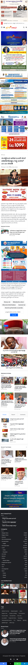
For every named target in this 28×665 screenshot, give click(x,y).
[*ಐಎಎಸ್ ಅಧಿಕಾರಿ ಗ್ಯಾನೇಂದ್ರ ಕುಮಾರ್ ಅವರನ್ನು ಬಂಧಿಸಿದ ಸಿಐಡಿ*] (14, 601)
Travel (4, 577)
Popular (4, 414)
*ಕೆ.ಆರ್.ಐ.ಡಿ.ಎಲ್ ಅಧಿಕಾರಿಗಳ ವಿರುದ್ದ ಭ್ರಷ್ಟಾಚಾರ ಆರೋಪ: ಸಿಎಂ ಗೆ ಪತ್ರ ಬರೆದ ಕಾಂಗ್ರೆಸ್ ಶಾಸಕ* (7, 477)
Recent (13, 414)
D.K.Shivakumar (22, 613)
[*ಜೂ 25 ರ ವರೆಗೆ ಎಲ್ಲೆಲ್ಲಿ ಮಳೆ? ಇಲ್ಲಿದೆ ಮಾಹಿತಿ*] (5, 440)
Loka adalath (4, 618)
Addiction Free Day (5, 611)
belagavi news (4, 613)
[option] (14, 326)
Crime (4, 549)
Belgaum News (5, 535)
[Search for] (26, 27)
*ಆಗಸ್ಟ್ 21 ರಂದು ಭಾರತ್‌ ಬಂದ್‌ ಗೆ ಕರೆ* (17, 419)
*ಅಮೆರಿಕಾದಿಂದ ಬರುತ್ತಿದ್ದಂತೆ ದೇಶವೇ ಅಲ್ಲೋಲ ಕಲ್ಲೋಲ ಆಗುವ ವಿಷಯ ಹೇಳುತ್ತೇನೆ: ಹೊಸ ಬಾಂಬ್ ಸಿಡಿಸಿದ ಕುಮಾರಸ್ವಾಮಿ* (18, 232)
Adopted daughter (14, 611)
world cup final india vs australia (14, 308)
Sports (3, 564)
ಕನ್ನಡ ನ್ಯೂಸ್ (19, 620)
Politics (3, 558)
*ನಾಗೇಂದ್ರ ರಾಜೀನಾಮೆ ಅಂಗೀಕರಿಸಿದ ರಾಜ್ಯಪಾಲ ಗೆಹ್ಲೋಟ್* (19, 483)
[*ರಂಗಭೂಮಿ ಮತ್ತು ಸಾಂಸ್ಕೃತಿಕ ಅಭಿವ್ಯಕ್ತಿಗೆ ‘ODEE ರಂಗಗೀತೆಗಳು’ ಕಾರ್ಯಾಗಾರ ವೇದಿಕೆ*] (21, 381)
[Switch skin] (24, 27)
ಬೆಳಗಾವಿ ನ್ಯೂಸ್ (12, 622)
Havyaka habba (5, 615)
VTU (14, 620)
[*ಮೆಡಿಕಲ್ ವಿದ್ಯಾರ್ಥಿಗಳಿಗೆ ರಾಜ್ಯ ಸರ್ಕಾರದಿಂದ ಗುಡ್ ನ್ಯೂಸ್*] (5, 435)
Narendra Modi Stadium (9, 305)
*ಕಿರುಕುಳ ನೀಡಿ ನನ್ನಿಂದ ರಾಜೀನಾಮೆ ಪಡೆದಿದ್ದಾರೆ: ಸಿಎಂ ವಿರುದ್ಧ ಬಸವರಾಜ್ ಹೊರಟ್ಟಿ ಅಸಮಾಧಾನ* (6, 461)
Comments (22, 414)
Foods (4, 573)
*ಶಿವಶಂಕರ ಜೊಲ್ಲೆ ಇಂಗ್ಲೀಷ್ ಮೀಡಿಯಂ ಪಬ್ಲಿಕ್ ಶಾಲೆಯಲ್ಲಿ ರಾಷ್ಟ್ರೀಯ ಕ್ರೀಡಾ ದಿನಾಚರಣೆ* (6, 386)
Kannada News (5, 541)
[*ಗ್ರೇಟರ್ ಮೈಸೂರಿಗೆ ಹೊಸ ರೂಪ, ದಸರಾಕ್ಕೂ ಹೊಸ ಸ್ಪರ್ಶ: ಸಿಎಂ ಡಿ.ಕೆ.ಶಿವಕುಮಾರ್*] (21, 398)
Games (4, 575)
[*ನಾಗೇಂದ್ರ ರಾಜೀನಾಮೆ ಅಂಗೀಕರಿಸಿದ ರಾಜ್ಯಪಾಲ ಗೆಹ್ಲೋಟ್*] (21, 473)
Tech (3, 566)
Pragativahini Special (6, 562)
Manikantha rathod (19, 302)
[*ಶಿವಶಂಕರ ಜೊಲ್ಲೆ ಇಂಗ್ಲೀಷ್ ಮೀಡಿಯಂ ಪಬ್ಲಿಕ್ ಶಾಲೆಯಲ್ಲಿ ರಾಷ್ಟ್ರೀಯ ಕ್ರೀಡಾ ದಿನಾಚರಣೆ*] (7, 380)
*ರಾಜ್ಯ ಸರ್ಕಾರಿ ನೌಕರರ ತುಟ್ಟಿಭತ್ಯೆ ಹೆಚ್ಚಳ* (17, 424)
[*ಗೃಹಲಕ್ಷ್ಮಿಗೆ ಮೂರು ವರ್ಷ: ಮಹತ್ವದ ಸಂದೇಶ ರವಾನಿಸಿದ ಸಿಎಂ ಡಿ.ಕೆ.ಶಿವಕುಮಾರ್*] (21, 453)
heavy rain (7, 302)
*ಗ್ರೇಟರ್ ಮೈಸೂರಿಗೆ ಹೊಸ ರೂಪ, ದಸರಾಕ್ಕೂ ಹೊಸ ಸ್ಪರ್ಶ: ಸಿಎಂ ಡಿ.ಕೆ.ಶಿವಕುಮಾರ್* (20, 406)
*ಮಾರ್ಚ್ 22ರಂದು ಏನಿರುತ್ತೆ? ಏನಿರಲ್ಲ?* (17, 429)
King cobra (19, 615)
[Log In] (4, 27)
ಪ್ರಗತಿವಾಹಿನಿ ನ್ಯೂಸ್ (5, 622)
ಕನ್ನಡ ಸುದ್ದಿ (24, 620)
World (3, 570)
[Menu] (1, 27)
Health (4, 543)
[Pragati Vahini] (11, 27)
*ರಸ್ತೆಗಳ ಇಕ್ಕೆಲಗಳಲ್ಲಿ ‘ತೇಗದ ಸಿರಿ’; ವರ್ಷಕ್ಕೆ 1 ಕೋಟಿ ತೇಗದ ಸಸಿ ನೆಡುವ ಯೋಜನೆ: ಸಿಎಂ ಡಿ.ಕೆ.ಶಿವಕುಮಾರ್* (7, 403)
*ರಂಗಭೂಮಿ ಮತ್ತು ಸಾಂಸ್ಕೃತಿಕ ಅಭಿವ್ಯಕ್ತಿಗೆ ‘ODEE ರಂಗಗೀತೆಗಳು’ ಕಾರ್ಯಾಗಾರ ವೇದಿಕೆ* (21, 388)
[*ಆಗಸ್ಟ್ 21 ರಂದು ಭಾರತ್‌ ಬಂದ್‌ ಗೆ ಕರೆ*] (5, 420)
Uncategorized (5, 568)
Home (3, 154)
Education (5, 552)
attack (21, 611)
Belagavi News (5, 532)
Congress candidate (13, 613)
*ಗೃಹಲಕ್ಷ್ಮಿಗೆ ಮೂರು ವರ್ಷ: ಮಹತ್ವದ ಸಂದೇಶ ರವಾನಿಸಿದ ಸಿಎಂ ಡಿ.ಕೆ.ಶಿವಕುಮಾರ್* (21, 460)
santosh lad (22, 305)
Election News (6, 560)
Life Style (4, 554)
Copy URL (14, 315)
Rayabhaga (20, 618)
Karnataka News (5, 545)
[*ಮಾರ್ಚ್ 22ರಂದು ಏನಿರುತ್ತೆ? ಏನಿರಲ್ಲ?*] (5, 430)
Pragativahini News (12, 618)
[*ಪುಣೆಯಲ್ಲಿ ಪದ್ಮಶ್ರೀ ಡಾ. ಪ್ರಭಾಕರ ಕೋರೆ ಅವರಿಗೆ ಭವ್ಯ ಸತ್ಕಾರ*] (5, 601)
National (3, 556)
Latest (3, 547)
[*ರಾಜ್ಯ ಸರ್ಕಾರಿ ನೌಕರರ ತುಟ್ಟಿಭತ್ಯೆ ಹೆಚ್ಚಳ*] (5, 425)
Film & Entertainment (6, 539)
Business (4, 537)
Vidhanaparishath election (7, 620)
